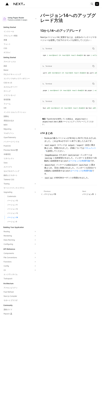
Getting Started (9, 27)
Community (8, 305)
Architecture (8, 283)
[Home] (15, 4)
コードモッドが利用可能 (79, 161)
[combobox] (19, 18)
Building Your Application (13, 227)
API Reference (9, 249)
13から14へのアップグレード (60, 30)
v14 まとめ (46, 133)
